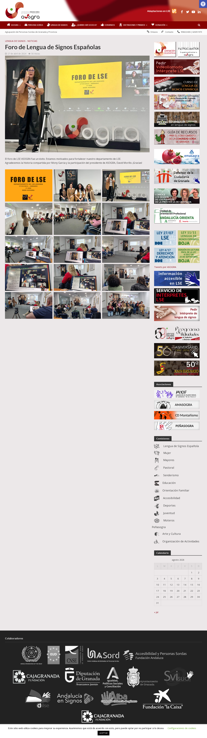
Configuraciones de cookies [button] (182, 728)
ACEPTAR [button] (103, 733)
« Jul (156, 612)
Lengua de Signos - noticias (21, 41)
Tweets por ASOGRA (165, 266)
